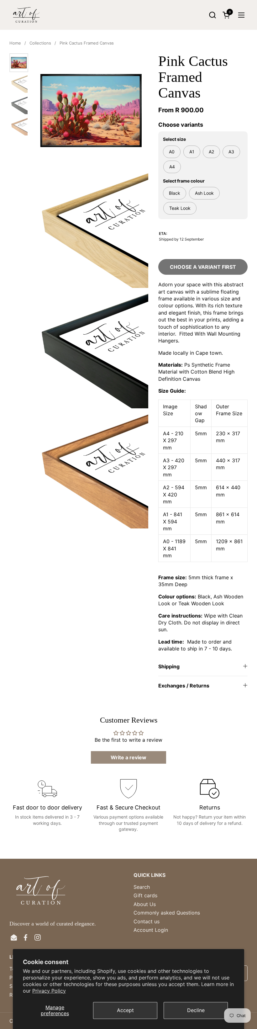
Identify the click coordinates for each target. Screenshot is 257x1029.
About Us (145, 904)
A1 (191, 151)
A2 (211, 151)
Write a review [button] (128, 757)
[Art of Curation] (26, 15)
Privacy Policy (49, 991)
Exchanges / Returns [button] (183, 685)
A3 (231, 151)
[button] (212, 15)
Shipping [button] (169, 666)
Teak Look (180, 208)
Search (142, 887)
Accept (125, 1010)
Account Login (151, 930)
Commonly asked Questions (167, 913)
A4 (172, 166)
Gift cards (145, 895)
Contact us (147, 921)
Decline (196, 1010)
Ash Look (204, 193)
